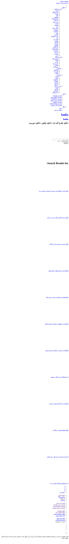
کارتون (56, 44)
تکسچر (56, 25)
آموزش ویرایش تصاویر (58, 508)
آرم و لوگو (55, 12)
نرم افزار (59, 68)
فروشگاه (62, 498)
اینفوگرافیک (55, 18)
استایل (56, 65)
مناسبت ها (55, 49)
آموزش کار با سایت (56, 105)
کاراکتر (56, 42)
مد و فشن (55, 47)
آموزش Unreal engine (56, 103)
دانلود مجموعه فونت (59, 514)
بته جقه (56, 20)
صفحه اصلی (61, 495)
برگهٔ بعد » (62, 492)
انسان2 (56, 54)
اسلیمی (56, 17)
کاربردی (56, 71)
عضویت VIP (61, 497)
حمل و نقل (55, 28)
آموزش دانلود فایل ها (59, 506)
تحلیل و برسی (58, 110)
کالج (64, 94)
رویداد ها (56, 67)
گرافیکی (56, 70)
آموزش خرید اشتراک (59, 504)
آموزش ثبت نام (60, 503)
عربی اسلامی (54, 36)
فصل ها (56, 39)
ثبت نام (66, 3)
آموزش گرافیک (57, 102)
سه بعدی (59, 75)
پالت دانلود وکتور (60, 515)
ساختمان (55, 31)
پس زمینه (55, 22)
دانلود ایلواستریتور (60, 512)
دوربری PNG (58, 86)
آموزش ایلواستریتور (56, 97)
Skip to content (64, 1)
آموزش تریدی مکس (56, 100)
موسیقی (56, 50)
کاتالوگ (56, 46)
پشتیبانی (62, 500)
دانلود (63, 7)
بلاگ (64, 107)
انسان (56, 10)
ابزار (57, 26)
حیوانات (56, 30)
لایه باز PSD (58, 57)
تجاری (56, 23)
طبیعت (56, 34)
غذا (57, 38)
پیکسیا (64, 114)
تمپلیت (56, 41)
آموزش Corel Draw (56, 99)
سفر (57, 33)
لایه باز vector (58, 9)
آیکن (57, 15)
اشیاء (56, 14)
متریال (56, 84)
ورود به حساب (60, 3)
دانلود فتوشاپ (61, 511)
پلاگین (56, 73)
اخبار (60, 108)
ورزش (56, 52)
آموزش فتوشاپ (57, 95)
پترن (57, 55)
